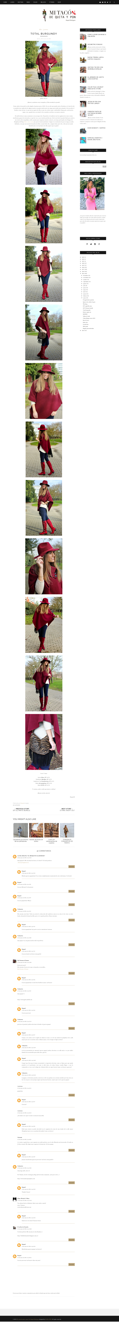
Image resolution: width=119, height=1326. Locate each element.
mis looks (43, 30)
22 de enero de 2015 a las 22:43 (24, 1200)
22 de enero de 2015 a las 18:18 (24, 1139)
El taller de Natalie (22, 1227)
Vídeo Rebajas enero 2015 (89, 318)
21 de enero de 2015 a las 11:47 (24, 897)
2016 (83, 271)
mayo (84, 289)
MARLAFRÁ (48, 1319)
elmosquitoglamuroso (23, 862)
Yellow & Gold (86, 316)
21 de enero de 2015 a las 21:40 (24, 938)
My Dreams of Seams (23, 960)
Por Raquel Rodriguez (34, 1319)
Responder (71, 866)
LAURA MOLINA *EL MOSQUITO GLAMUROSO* (31, 856)
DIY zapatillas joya (87, 306)
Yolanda (19, 1137)
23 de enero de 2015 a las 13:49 (29, 1047)
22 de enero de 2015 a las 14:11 (24, 991)
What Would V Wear (23, 1198)
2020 (83, 263)
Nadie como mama (29, 122)
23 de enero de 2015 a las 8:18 (28, 1126)
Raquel (24, 871)
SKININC (85, 314)
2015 (83, 273)
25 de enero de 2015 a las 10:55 (24, 1257)
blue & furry (86, 320)
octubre (85, 279)
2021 (83, 261)
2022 (83, 259)
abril (84, 291)
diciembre (85, 275)
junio (84, 287)
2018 (83, 267)
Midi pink (85, 326)
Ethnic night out (87, 312)
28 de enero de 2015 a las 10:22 (29, 1075)
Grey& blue (85, 324)
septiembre (86, 281)
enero (84, 298)
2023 (83, 257)
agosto (85, 283)
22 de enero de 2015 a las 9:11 (28, 926)
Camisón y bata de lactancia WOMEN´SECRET (94, 113)
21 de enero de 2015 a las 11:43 (24, 884)
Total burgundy (86, 310)
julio (84, 285)
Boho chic (85, 322)
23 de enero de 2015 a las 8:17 (28, 1035)
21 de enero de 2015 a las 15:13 (24, 911)
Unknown (20, 909)
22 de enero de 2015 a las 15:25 (24, 1021)
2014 (83, 330)
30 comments (16, 805)
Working (85, 304)
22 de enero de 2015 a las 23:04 (24, 1229)
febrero (85, 296)
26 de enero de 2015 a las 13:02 (29, 1060)
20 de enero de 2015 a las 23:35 (24, 857)
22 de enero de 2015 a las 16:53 (24, 1113)
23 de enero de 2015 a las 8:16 (28, 979)
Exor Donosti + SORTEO (96, 128)
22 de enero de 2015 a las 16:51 (24, 1088)
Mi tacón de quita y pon (22, 1319)
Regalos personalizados (88, 328)
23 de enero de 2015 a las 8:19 (28, 1156)
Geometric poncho (95, 44)
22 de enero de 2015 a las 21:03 (24, 1168)
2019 (83, 265)
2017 (83, 269)
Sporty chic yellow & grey (89, 302)
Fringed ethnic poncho (88, 300)
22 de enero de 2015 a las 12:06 (24, 962)
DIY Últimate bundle (88, 308)
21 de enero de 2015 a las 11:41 (28, 873)
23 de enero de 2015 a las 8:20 (28, 1189)
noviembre (86, 277)
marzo (85, 294)
